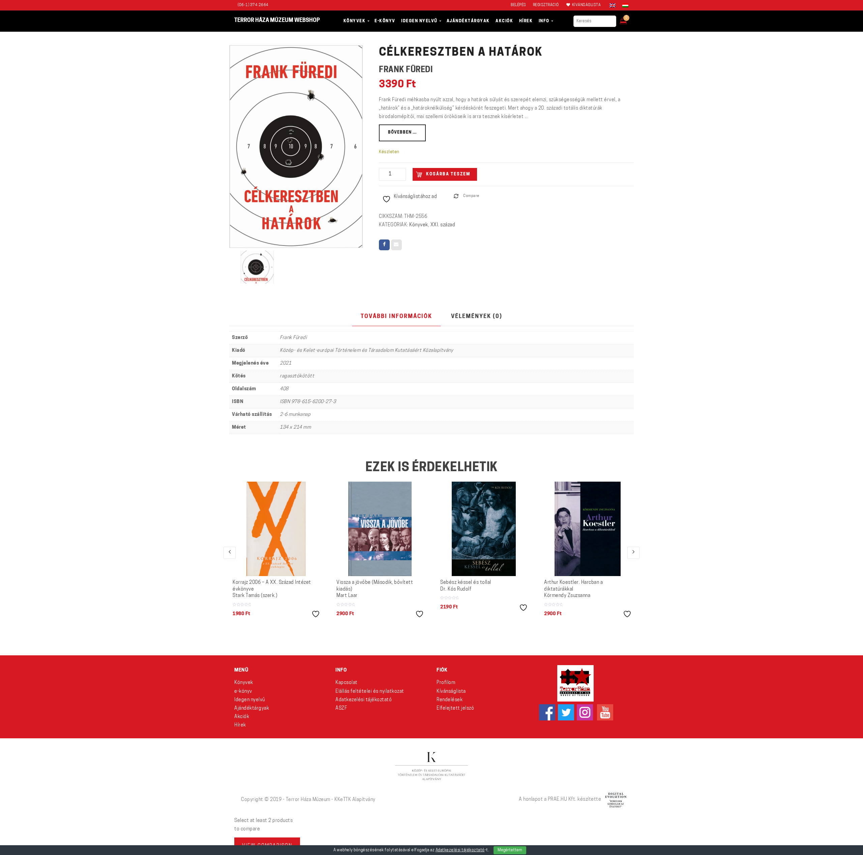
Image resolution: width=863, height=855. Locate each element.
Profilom (446, 682)
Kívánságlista (451, 691)
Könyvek (418, 225)
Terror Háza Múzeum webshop (277, 20)
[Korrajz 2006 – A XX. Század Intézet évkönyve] (276, 529)
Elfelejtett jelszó (455, 708)
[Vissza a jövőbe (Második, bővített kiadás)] (380, 529)
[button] (628, 19)
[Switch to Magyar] (623, 5)
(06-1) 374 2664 (253, 5)
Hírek (240, 725)
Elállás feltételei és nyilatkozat (369, 691)
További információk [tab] (396, 316)
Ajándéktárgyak (251, 708)
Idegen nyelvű (249, 700)
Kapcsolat (346, 682)
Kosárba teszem (448, 174)
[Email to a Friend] (396, 244)
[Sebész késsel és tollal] (484, 529)
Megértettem (510, 850)
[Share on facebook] (384, 244)
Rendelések (450, 700)
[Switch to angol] (612, 5)
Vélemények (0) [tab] (476, 316)
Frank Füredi (406, 70)
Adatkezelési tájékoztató (363, 700)
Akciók (241, 716)
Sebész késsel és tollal (465, 586)
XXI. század (442, 225)
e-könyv (243, 691)
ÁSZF (341, 708)
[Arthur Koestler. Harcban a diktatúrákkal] (587, 529)
